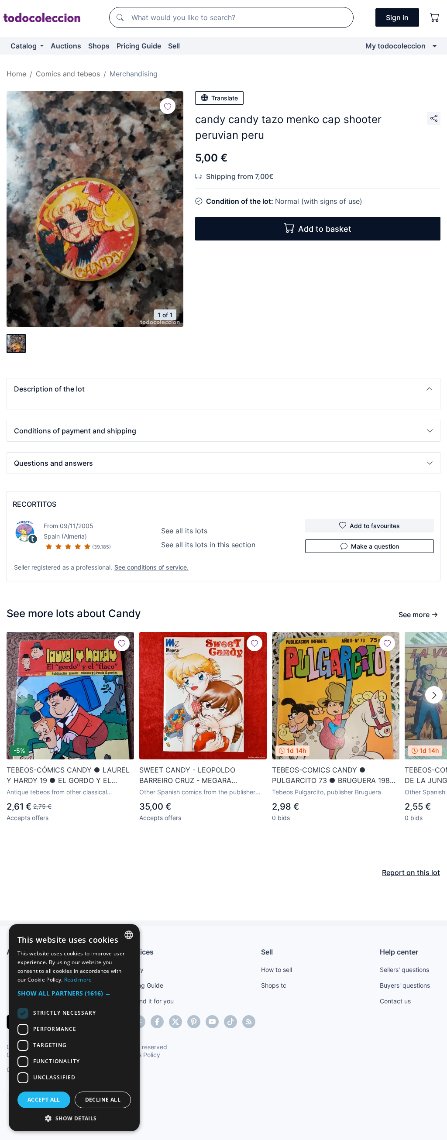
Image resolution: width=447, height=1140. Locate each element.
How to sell (276, 969)
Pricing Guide (139, 45)
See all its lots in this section (208, 544)
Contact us (395, 1001)
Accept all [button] (44, 1099)
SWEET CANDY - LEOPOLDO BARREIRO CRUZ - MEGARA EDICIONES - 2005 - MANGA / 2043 (199, 776)
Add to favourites (375, 525)
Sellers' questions (404, 969)
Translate (224, 98)
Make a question (375, 546)
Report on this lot (411, 872)
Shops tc (273, 985)
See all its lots (184, 530)
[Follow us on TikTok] (230, 1021)
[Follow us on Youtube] (212, 1021)
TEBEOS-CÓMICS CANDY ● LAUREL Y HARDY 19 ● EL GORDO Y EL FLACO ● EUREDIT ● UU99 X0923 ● (70, 776)
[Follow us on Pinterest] (193, 1021)
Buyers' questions (405, 985)
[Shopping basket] (435, 17)
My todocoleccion (395, 45)
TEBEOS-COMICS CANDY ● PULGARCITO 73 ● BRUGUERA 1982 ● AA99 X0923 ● (333, 776)
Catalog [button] (24, 45)
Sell (174, 45)
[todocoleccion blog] (248, 1021)
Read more (78, 979)
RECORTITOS (34, 504)
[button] (223, 389)
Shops (99, 45)
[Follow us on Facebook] (157, 1021)
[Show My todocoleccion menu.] (434, 46)
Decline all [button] (102, 1099)
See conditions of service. (151, 567)
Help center (399, 952)
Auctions (66, 45)
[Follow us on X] (175, 1021)
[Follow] (167, 106)
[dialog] (74, 1027)
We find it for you (149, 1001)
